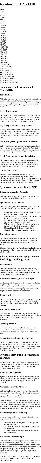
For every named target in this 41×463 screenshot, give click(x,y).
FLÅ (16, 458)
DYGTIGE (13, 456)
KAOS (36, 456)
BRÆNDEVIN (5, 460)
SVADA (21, 456)
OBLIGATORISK (6, 458)
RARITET (29, 458)
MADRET (4, 456)
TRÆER (29, 456)
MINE (21, 458)
